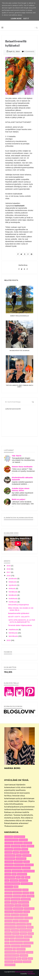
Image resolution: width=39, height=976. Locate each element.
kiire (6, 880)
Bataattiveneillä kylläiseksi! (18, 613)
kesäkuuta (13, 595)
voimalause (18, 961)
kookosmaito (9, 905)
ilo (23, 877)
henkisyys (30, 846)
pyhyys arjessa (29, 908)
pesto (7, 943)
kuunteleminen (10, 927)
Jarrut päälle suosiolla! (19, 316)
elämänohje (18, 843)
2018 (9, 569)
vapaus (25, 958)
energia (26, 861)
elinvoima (8, 852)
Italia (16, 886)
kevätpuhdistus (23, 902)
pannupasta (28, 936)
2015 (9, 640)
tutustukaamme (10, 952)
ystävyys (26, 911)
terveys (16, 852)
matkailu (8, 933)
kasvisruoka (23, 839)
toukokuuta (13, 598)
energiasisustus (29, 871)
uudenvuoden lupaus (11, 955)
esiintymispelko (10, 924)
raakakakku (15, 946)
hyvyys (7, 846)
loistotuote (14, 880)
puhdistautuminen (16, 943)
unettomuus (21, 952)
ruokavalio (8, 849)
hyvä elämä (8, 836)
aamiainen (17, 896)
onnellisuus (17, 893)
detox (14, 874)
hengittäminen (9, 877)
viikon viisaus (24, 852)
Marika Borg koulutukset (13, 889)
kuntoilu (18, 905)
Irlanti (7, 914)
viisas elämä (8, 961)
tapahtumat (8, 886)
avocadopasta (19, 918)
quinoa (7, 946)
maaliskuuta (14, 630)
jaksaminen (8, 861)
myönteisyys (18, 861)
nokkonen (19, 936)
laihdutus (8, 893)
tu (14, 949)
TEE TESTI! (16, 456)
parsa (7, 939)
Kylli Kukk (15, 914)
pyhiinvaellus (28, 943)
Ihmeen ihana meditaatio (22, 467)
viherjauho (18, 911)
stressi (7, 899)
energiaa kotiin (17, 871)
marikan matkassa (25, 930)
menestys (16, 933)
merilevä (23, 933)
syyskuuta (13, 585)
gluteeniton (9, 864)
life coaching (21, 927)
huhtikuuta (13, 602)
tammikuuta (13, 636)
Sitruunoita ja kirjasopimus (18, 605)
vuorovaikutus (9, 964)
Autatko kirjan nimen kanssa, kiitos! (20, 489)
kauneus (14, 902)
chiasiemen (28, 918)
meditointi (8, 908)
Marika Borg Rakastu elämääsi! (24, 971)
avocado (7, 871)
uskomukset (9, 911)
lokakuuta (13, 582)
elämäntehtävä (9, 858)
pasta (12, 939)
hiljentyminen (21, 858)
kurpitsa (25, 905)
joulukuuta (13, 578)
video (30, 958)
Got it (26, 18)
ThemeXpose (31, 973)
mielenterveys (18, 908)
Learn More (16, 18)
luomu (19, 855)
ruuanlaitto (26, 855)
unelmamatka (26, 899)
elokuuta (12, 588)
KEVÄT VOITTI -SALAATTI (18, 617)
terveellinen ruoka (11, 839)
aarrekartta (9, 918)
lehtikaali (30, 896)
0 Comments (29, 51)
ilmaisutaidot (21, 924)
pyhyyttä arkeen (19, 836)
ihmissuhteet (16, 846)
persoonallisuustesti (22, 939)
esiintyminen (24, 921)
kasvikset (17, 849)
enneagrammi (22, 874)
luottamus (15, 930)
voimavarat (27, 961)
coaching (8, 921)
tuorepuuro (21, 949)
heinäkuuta (13, 592)
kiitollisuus (8, 843)
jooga (27, 877)
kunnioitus (26, 868)
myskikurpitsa (9, 936)
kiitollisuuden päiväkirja (13, 868)
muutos (30, 933)
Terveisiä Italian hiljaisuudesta (20, 625)
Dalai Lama (8, 896)
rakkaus (24, 849)
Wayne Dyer (23, 914)
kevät (28, 924)
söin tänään (27, 843)
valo (19, 958)
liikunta (30, 927)
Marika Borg (29, 864)
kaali (23, 896)
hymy (18, 877)
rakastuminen (25, 946)
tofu (31, 893)
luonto (7, 930)
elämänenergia (10, 855)
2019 (9, 566)
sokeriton (8, 949)
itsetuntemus (19, 864)
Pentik (7, 902)
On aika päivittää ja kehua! (19, 350)
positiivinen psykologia (12, 883)
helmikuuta (13, 633)
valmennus (23, 955)
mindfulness (23, 880)
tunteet (7, 874)
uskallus (29, 952)
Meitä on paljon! (18, 499)
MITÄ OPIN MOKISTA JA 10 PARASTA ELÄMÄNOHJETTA (21, 621)
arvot (23, 846)
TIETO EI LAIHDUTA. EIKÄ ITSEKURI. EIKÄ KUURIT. (19, 386)
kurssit (25, 889)
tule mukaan (15, 899)
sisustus (25, 893)
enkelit (15, 921)
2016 (9, 576)
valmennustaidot (10, 958)
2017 (9, 572)
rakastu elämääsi (26, 883)
